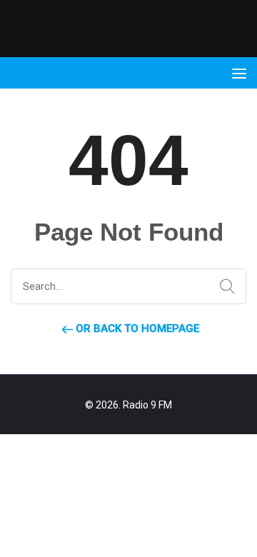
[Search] (224, 287)
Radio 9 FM (147, 405)
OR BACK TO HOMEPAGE (136, 328)
